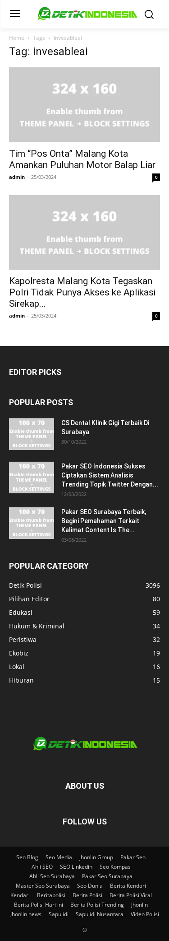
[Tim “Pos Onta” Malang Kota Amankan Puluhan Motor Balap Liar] (84, 104)
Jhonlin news (25, 914)
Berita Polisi (87, 895)
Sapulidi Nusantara (99, 914)
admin (17, 176)
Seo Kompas (115, 867)
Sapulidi (59, 914)
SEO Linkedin (76, 867)
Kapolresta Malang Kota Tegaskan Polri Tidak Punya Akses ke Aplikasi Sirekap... (82, 292)
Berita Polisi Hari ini (38, 904)
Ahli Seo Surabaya (52, 876)
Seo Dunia (90, 886)
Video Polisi (145, 914)
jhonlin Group (96, 857)
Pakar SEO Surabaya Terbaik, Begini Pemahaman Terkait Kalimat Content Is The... (103, 521)
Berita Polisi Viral (131, 895)
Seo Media (59, 857)
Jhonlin (139, 904)
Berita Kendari (128, 886)
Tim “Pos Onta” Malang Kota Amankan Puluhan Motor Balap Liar (82, 159)
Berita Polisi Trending (97, 904)
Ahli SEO (42, 867)
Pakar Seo (133, 857)
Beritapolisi (51, 895)
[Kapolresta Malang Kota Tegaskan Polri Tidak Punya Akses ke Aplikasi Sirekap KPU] (84, 232)
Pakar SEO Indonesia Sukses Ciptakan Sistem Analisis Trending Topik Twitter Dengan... (109, 475)
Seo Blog (27, 857)
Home (16, 38)
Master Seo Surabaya (43, 886)
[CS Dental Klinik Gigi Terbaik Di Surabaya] (31, 434)
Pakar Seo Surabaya (107, 876)
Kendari (20, 895)
